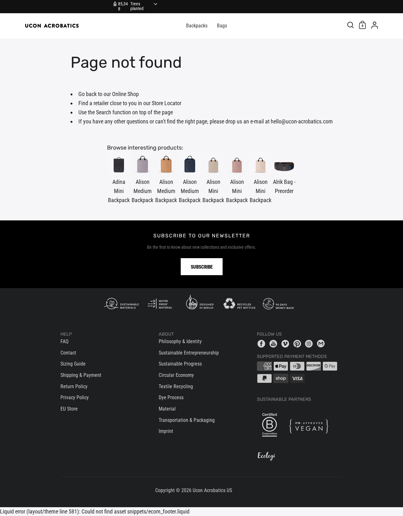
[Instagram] (310, 343)
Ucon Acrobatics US (212, 490)
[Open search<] (350, 24)
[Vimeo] (287, 343)
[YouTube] (275, 343)
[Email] (322, 343)
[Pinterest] (299, 343)
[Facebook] (263, 343)
